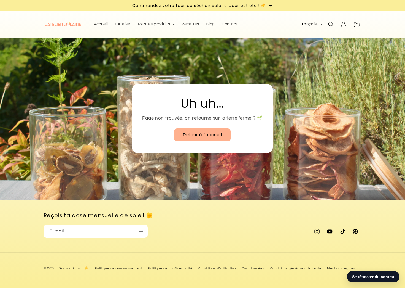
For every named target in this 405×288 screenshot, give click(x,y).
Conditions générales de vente (295, 268)
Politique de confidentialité (170, 268)
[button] (156, 24)
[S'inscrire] (141, 231)
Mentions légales (341, 268)
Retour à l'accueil (202, 135)
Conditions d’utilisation (217, 268)
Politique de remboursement (118, 268)
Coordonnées (253, 268)
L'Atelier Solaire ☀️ (73, 268)
